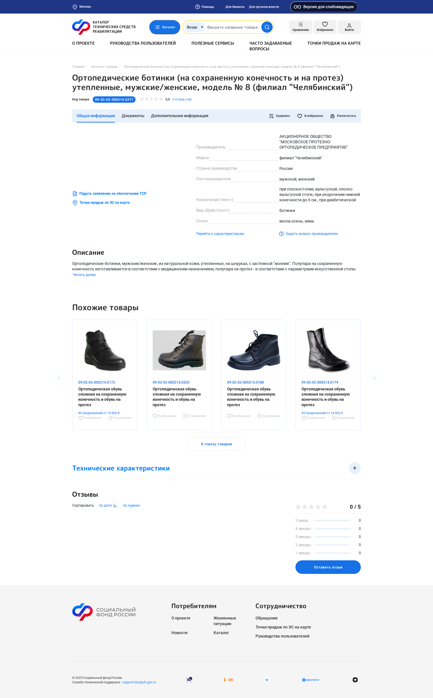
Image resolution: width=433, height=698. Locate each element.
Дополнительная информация (179, 115)
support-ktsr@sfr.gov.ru (139, 682)
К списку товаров (216, 443)
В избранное (313, 116)
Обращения (267, 618)
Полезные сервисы (212, 43)
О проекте (83, 43)
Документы (133, 115)
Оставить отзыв (328, 567)
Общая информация (96, 115)
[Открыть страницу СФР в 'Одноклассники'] (227, 679)
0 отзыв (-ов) (182, 99)
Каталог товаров (104, 66)
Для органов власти (264, 7)
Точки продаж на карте (334, 43)
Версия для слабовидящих (328, 6)
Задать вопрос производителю (312, 234)
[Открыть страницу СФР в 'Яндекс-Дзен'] (355, 680)
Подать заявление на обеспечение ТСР (112, 193)
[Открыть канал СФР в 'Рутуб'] (189, 679)
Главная (78, 66)
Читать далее (84, 275)
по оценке (131, 505)
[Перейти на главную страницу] (104, 27)
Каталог (221, 632)
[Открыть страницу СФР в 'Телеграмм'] (266, 679)
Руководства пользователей (143, 43)
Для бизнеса (235, 7)
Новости (179, 632)
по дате (106, 505)
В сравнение (122, 418)
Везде (192, 27)
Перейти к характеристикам (220, 234)
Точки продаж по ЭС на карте (105, 202)
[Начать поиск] (267, 27)
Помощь (207, 7)
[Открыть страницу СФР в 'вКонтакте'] (310, 680)
